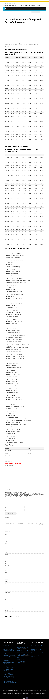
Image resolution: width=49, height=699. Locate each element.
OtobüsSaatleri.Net (17, 688)
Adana (6, 534)
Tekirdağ (6, 605)
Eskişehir (6, 556)
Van (5, 612)
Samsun (6, 599)
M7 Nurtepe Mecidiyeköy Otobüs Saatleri (8, 663)
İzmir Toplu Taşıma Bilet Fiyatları (38, 652)
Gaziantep (6, 559)
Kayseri (6, 572)
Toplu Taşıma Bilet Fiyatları (10, 608)
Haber (6, 561)
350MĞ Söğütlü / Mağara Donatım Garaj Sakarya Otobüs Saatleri (10, 678)
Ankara (6, 536)
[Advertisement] (24, 32)
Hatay (6, 563)
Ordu (5, 590)
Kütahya (6, 579)
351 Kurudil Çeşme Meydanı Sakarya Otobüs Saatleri (9, 673)
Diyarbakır (7, 552)
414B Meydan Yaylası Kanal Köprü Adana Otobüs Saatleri (9, 656)
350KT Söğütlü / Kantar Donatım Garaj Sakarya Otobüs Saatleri (10, 683)
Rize (5, 594)
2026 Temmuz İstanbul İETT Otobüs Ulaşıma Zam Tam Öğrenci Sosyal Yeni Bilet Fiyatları (9, 651)
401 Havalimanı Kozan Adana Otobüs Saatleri (23, 651)
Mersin (6, 585)
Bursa (6, 16)
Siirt (5, 601)
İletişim (33, 688)
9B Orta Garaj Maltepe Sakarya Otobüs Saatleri (9, 670)
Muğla (6, 588)
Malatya (6, 581)
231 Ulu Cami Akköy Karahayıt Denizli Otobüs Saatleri (9, 646)
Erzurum (6, 554)
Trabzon (6, 610)
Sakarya (6, 597)
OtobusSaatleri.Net (9, 4)
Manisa (6, 583)
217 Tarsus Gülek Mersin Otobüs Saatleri (22, 655)
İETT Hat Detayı (8, 565)
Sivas (6, 603)
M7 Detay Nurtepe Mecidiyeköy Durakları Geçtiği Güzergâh (10, 666)
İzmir (6, 570)
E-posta (6, 510)
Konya (6, 576)
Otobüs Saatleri (11, 16)
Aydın (6, 541)
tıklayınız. (24, 698)
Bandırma (6, 545)
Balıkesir (6, 543)
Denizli (6, 550)
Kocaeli (6, 574)
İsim (5, 507)
